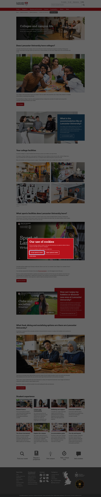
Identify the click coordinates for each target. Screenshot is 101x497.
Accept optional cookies (37, 252)
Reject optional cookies (52, 252)
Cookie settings (32, 256)
